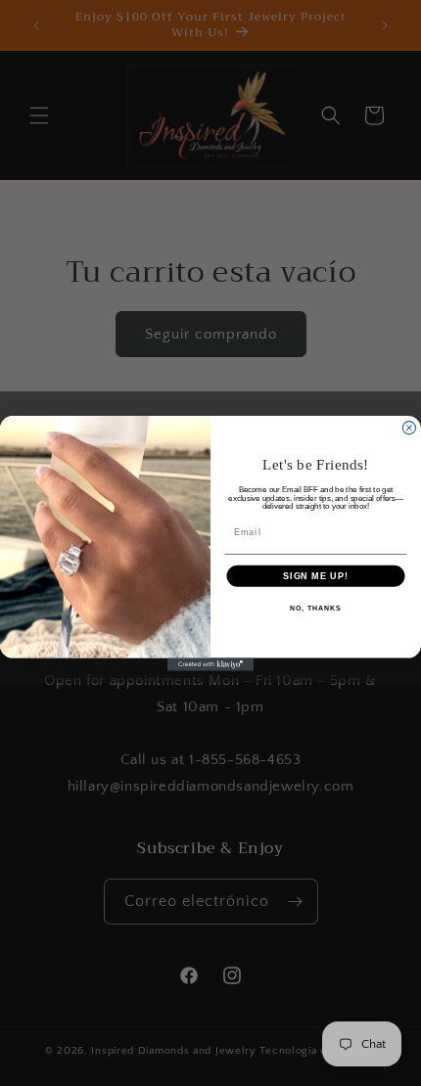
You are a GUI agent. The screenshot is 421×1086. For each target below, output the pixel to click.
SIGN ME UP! (316, 574)
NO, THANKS (315, 608)
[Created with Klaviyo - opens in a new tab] (210, 663)
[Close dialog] (408, 427)
